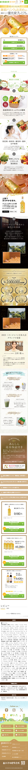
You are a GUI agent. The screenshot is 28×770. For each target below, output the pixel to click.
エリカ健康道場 (4, 716)
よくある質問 (15, 754)
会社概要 (4, 756)
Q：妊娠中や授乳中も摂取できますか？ (11, 492)
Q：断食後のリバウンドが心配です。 (10, 487)
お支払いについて (16, 744)
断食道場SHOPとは (6, 750)
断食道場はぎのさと (24, 716)
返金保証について (16, 747)
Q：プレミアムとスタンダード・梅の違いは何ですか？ (14, 482)
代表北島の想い (5, 746)
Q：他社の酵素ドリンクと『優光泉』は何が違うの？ (13, 476)
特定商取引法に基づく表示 (18, 750)
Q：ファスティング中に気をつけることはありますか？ (14, 497)
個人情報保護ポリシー (17, 757)
